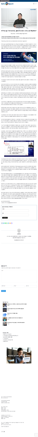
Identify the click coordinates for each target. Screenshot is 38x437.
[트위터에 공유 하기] (3, 223)
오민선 (8, 323)
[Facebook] (2, 432)
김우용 (8, 314)
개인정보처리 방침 (4, 401)
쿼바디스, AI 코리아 (7, 334)
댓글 (2, 270)
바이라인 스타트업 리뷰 (8, 339)
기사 (19, 28)
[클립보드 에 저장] (12, 223)
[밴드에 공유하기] (7, 223)
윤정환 (8, 305)
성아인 (13, 33)
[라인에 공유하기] (5, 223)
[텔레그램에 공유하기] (8, 223)
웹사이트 (27, 285)
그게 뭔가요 (6, 338)
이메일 (15, 285)
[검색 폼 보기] (33, 3)
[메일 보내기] (10, 223)
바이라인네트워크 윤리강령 (5, 400)
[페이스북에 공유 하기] (2, 223)
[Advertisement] (19, 256)
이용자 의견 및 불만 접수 (5, 426)
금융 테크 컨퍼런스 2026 (5, 0)
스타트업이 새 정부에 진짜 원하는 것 (11, 335)
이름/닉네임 (3, 285)
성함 (3, 213)
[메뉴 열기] (36, 3)
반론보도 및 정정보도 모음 (5, 402)
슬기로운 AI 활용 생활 (8, 337)
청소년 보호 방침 (12, 411)
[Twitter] (4, 432)
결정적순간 (6, 341)
